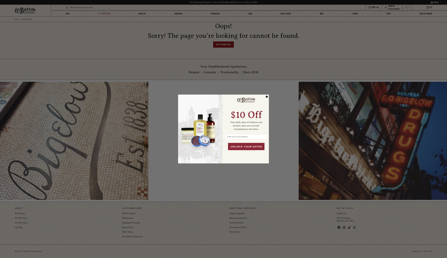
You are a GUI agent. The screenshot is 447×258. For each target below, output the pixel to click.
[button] (246, 113)
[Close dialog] (267, 97)
